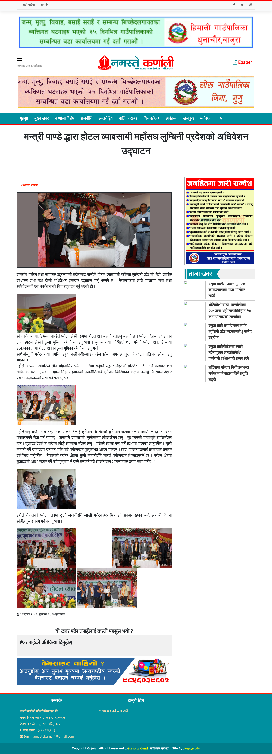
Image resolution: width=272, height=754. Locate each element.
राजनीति (86, 118)
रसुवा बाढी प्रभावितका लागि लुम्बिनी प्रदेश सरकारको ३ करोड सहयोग (230, 331)
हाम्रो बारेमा (29, 5)
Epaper (244, 62)
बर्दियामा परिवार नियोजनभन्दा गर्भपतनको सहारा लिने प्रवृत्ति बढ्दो (229, 373)
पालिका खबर (128, 118)
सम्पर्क (44, 5)
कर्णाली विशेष (64, 118)
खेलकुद (188, 118)
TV (220, 118)
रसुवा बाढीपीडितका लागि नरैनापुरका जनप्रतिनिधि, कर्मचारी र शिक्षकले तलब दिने (229, 352)
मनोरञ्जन (206, 118)
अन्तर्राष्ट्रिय (106, 118)
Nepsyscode (192, 748)
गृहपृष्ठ (24, 118)
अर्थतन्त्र (171, 118)
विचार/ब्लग (152, 118)
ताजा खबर (200, 273)
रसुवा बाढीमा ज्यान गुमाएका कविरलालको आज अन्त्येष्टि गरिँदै (228, 290)
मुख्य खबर (41, 118)
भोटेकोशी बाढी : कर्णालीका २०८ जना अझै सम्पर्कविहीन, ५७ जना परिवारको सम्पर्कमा (230, 310)
